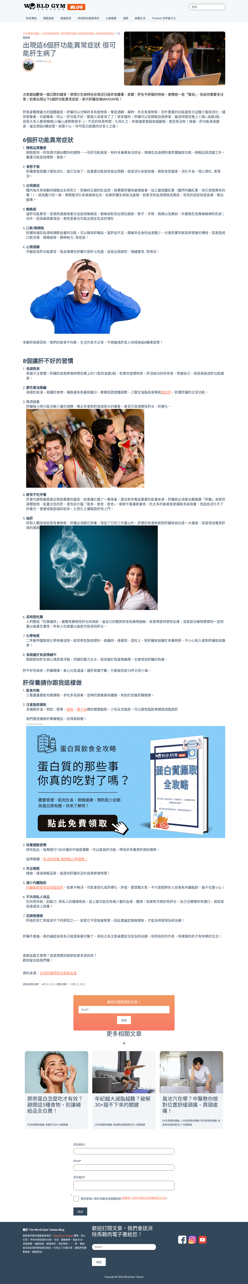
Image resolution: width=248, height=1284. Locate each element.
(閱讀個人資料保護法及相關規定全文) (143, 1198)
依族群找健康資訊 (88, 18)
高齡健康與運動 (86, 33)
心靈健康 (111, 18)
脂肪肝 (166, 392)
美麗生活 (140, 18)
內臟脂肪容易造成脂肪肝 (44, 888)
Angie (49, 61)
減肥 (125, 18)
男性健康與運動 (68, 33)
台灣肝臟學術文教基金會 (58, 973)
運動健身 (48, 18)
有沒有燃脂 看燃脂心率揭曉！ (65, 859)
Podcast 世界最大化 (164, 18)
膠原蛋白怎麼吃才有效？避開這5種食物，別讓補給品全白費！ (55, 1105)
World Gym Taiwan (63, 1235)
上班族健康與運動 (49, 33)
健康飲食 (65, 18)
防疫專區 (31, 18)
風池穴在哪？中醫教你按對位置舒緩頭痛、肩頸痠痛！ (190, 1105)
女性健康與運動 (31, 33)
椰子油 (82, 709)
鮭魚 (70, 709)
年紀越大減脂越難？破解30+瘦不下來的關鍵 (122, 1102)
